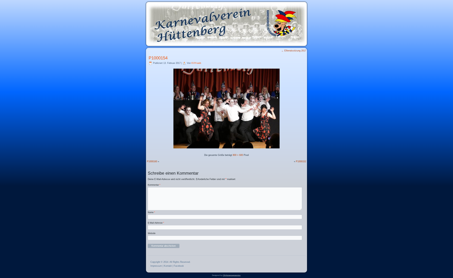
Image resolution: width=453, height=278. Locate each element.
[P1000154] (226, 149)
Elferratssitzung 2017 (293, 50)
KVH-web (196, 63)
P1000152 (301, 161)
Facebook (179, 266)
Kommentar (154, 185)
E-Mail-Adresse (156, 223)
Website (152, 233)
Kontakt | (169, 266)
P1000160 (152, 161)
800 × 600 (238, 155)
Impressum (156, 266)
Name (151, 212)
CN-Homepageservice (231, 275)
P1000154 (158, 57)
